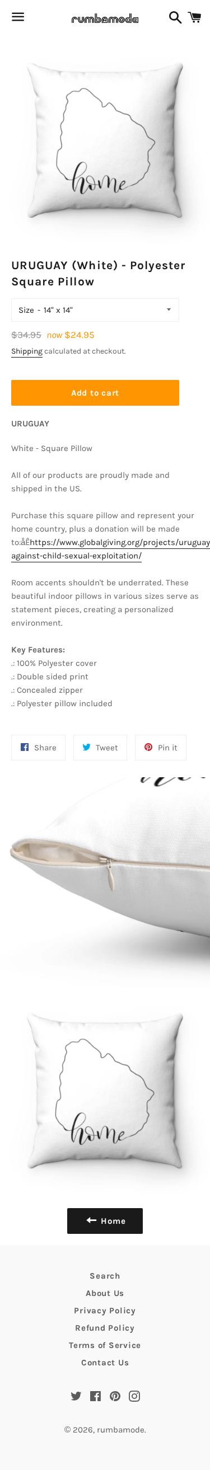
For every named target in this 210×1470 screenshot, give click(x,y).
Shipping (27, 351)
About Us (105, 1293)
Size (26, 310)
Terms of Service (105, 1345)
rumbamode (120, 1430)
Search (105, 1276)
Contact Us (105, 1363)
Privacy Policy (105, 1310)
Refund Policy (105, 1328)
